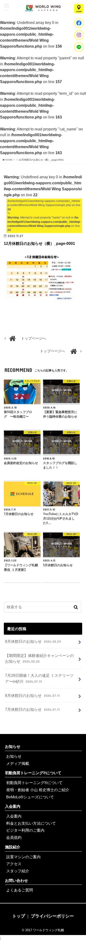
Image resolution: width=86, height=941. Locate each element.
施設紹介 (12, 847)
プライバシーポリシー (52, 916)
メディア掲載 (17, 763)
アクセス (14, 864)
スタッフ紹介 (17, 871)
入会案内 (12, 806)
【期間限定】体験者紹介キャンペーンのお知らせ (39, 658)
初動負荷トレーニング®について (33, 773)
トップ (18, 916)
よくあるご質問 (19, 890)
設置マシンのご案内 (23, 857)
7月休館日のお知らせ (32, 709)
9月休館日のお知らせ (33, 641)
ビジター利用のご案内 (25, 830)
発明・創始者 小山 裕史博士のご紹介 (37, 790)
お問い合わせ (16, 880)
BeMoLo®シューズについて (30, 797)
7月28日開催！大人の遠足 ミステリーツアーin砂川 (39, 678)
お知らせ (12, 746)
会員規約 (14, 837)
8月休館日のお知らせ (32, 695)
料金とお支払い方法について (31, 823)
